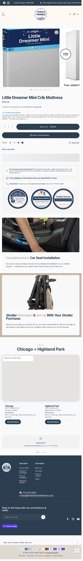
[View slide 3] (42, 452)
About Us (38, 468)
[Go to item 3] (36, 90)
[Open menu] (3, 14)
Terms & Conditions (23, 477)
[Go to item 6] (43, 90)
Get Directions (13, 422)
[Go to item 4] (38, 90)
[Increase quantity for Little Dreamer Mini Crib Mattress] (12, 127)
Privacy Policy (24, 468)
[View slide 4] (44, 452)
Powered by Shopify (52, 552)
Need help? (75, 142)
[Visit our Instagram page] (8, 3)
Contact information (58, 555)
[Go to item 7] (45, 90)
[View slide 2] (39, 452)
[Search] (70, 14)
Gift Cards (38, 471)
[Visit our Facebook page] (4, 3)
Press (37, 479)
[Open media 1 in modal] (56, 32)
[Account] (77, 14)
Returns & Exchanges (23, 472)
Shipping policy (48, 555)
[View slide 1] (37, 452)
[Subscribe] (43, 517)
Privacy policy (30, 555)
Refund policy (22, 555)
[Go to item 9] (50, 90)
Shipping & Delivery (23, 482)
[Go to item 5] (41, 90)
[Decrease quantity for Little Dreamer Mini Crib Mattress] (4, 127)
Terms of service (39, 555)
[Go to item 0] (31, 90)
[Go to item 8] (48, 90)
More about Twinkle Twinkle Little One (41, 542)
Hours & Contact (38, 475)
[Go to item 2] (33, 90)
